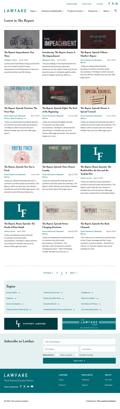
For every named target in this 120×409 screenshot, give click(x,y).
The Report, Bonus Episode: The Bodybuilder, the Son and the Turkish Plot (96, 170)
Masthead (108, 385)
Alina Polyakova (17, 118)
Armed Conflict (12, 292)
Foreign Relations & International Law (58, 309)
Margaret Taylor (10, 60)
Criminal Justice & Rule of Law (18, 309)
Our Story (108, 380)
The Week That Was (86, 355)
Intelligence (86, 292)
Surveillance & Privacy (90, 304)
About (106, 11)
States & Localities (89, 298)
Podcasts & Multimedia (51, 11)
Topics (33, 11)
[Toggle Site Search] (115, 10)
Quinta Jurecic (86, 178)
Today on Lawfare (66, 355)
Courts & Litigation (14, 304)
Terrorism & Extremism (90, 309)
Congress (10, 298)
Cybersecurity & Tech (52, 292)
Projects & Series (75, 11)
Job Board (85, 380)
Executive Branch (51, 304)
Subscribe (72, 4)
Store (100, 4)
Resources (93, 11)
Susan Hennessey (87, 60)
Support (87, 4)
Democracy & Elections (53, 298)
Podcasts (62, 385)
